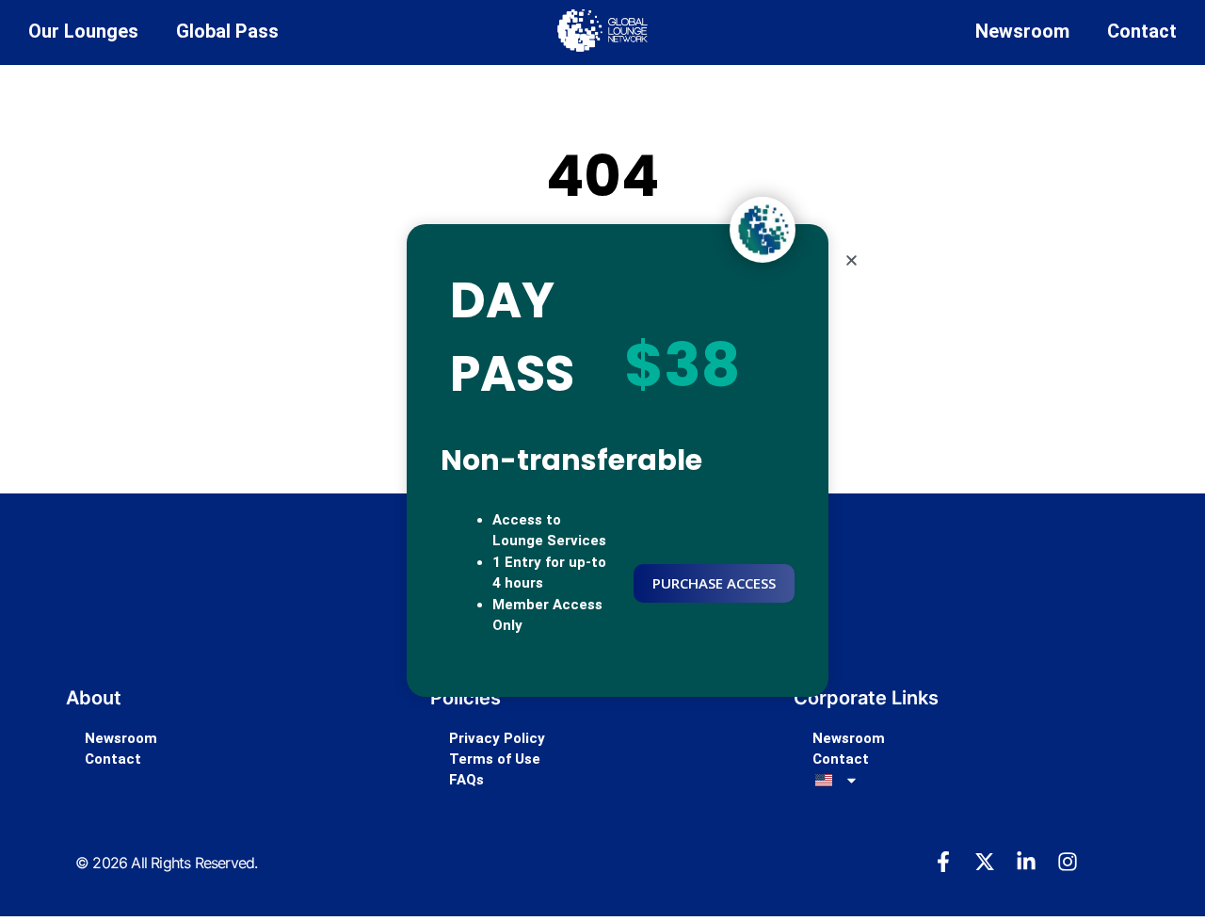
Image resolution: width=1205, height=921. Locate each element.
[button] (851, 260)
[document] (602, 460)
